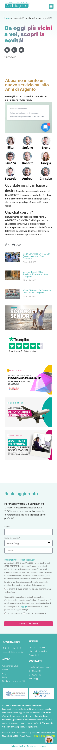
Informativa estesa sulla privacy (19, 559)
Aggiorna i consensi (36, 746)
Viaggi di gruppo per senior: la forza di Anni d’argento (37, 291)
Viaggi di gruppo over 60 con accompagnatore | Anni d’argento (36, 256)
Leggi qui (23, 606)
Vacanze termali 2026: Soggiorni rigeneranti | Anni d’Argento (35, 274)
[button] (51, 6)
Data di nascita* (12, 538)
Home (7, 17)
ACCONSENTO (14, 613)
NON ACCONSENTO (35, 613)
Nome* (7, 526)
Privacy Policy (18, 746)
